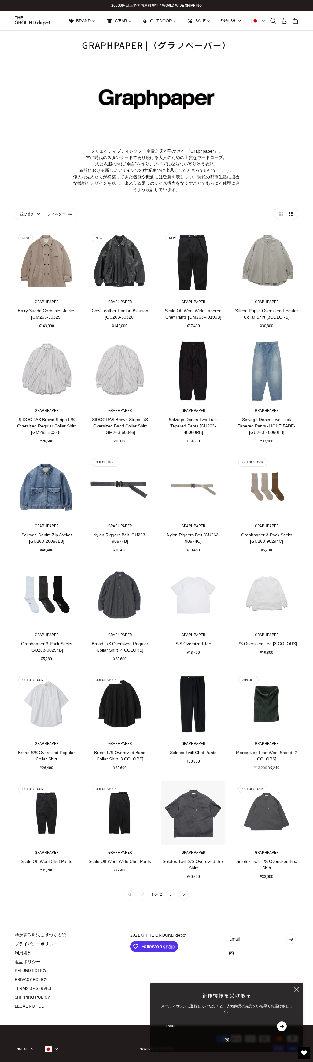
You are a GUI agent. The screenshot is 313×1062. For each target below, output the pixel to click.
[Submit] (282, 1026)
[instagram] (226, 1040)
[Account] (284, 21)
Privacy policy (31, 979)
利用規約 (23, 952)
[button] (280, 214)
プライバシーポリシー (36, 944)
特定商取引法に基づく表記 (40, 935)
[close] (296, 989)
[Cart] (295, 21)
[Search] (273, 21)
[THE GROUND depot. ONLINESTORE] (33, 20)
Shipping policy (32, 997)
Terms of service (34, 988)
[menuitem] (82, 20)
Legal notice (29, 1006)
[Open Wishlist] (304, 1053)
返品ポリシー (27, 961)
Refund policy (30, 970)
